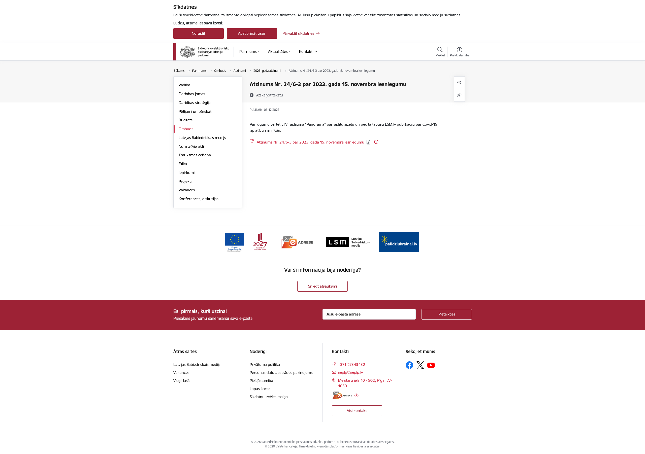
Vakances (187, 190)
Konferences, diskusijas (198, 198)
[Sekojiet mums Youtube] (431, 365)
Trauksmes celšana (195, 155)
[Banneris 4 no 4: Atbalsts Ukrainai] (399, 241)
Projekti (185, 181)
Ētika (183, 163)
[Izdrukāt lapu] (459, 83)
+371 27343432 (351, 364)
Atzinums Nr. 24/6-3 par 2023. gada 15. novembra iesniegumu (310, 142)
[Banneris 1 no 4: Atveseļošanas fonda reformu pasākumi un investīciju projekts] (246, 241)
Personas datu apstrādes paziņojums (281, 372)
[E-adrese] (342, 395)
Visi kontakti (357, 410)
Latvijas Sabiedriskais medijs (202, 137)
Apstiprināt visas (252, 33)
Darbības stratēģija (195, 102)
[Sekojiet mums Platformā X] (420, 365)
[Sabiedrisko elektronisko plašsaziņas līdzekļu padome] (204, 52)
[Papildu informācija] (376, 142)
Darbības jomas (192, 93)
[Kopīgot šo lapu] (459, 95)
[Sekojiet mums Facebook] (409, 365)
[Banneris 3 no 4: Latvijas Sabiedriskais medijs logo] (348, 241)
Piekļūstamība (261, 380)
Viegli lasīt (181, 380)
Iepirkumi (187, 172)
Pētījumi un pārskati (195, 111)
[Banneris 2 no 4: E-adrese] (297, 241)
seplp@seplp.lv (350, 372)
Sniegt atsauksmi (322, 286)
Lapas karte (260, 388)
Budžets (185, 120)
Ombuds (186, 128)
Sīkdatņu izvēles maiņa (269, 396)
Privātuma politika (265, 364)
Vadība (184, 85)
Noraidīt (198, 33)
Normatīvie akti (191, 146)
